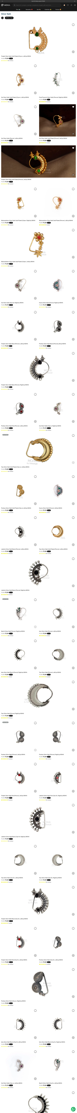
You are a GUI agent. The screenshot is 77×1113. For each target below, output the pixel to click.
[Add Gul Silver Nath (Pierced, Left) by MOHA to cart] (35, 134)
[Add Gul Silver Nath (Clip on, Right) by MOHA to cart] (73, 421)
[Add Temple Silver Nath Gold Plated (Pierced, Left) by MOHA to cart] (73, 175)
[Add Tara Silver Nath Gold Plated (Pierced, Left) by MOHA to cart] (73, 544)
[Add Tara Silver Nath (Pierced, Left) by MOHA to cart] (73, 668)
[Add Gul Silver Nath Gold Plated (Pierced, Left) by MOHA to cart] (73, 134)
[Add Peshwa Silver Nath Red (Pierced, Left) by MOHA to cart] (35, 421)
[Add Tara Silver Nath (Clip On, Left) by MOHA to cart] (35, 873)
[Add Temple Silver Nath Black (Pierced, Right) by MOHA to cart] (73, 380)
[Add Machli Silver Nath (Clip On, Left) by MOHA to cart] (73, 1078)
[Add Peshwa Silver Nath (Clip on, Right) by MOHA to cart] (73, 996)
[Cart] (75, 5)
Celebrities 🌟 (48, 9)
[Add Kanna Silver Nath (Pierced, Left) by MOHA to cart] (73, 503)
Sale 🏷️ (38, 9)
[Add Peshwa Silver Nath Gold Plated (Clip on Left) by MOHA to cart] (35, 503)
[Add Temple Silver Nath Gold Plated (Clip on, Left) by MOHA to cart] (73, 51)
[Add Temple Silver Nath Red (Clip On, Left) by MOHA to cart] (35, 955)
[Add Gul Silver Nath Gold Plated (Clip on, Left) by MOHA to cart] (35, 93)
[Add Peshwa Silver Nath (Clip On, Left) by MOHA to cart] (73, 955)
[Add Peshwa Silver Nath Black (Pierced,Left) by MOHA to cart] (73, 339)
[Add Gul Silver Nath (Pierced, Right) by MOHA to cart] (35, 298)
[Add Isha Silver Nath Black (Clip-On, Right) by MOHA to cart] (73, 1037)
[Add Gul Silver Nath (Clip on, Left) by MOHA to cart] (35, 1078)
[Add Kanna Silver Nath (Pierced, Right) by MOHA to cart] (73, 298)
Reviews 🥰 (58, 9)
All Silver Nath (9, 18)
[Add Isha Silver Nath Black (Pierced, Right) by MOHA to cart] (35, 668)
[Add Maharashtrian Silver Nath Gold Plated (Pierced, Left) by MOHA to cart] (73, 216)
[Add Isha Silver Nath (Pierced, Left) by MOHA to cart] (73, 626)
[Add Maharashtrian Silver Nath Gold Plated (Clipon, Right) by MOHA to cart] (35, 216)
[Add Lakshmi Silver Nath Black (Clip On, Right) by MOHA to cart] (73, 832)
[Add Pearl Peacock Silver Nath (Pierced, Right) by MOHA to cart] (73, 93)
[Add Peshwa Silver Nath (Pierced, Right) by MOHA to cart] (73, 750)
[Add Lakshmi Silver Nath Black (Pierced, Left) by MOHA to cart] (35, 544)
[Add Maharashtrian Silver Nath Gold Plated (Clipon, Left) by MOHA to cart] (73, 257)
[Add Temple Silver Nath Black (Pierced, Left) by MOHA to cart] (35, 339)
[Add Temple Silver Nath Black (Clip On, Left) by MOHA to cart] (73, 914)
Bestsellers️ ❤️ (29, 9)
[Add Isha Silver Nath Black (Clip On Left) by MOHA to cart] (35, 1037)
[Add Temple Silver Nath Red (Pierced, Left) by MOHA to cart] (35, 791)
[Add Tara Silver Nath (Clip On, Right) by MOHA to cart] (73, 873)
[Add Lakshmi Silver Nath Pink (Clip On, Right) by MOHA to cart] (73, 791)
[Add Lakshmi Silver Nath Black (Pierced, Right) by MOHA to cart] (73, 585)
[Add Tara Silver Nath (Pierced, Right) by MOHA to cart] (73, 709)
